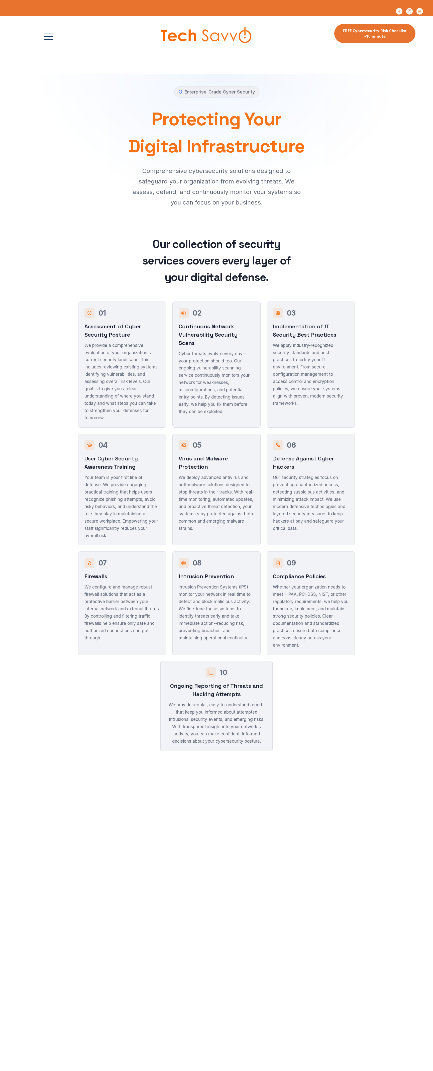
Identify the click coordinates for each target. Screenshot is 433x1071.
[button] (48, 36)
